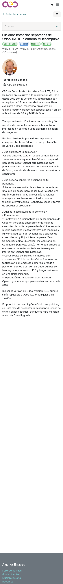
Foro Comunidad (12, 570)
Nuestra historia (11, 577)
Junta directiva (10, 574)
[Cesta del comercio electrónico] (51, 4)
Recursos (7, 581)
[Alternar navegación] (58, 4)
